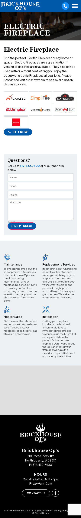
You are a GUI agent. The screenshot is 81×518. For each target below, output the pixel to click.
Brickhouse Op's (40, 450)
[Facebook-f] (55, 493)
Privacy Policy (60, 510)
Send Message (22, 226)
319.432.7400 (30, 165)
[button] (75, 6)
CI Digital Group (40, 513)
